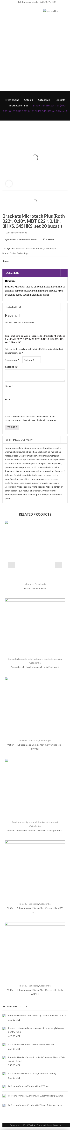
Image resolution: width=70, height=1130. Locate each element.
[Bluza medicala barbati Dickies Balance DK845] (4, 1047)
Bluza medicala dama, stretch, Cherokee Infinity (32, 1073)
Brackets (60, 99)
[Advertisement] (35, 54)
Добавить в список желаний (21, 239)
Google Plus (29, 261)
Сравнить (48, 239)
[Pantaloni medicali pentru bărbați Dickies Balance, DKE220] (4, 1017)
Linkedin (35, 261)
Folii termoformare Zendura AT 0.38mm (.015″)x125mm (35, 1095)
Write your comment (16, 232)
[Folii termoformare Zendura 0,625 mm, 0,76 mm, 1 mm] (4, 1105)
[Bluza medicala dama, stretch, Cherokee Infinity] (4, 1076)
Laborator (29, 584)
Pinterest (23, 261)
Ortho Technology (19, 253)
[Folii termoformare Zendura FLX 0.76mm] (4, 1087)
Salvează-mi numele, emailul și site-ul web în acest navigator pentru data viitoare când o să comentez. (30, 418)
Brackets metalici (18, 105)
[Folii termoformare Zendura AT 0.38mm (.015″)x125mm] (4, 1096)
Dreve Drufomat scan (35, 588)
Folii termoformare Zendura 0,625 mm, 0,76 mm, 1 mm (35, 1105)
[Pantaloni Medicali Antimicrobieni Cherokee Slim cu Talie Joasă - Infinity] (4, 1061)
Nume (9, 386)
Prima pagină (12, 99)
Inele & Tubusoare (28, 740)
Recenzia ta (11, 366)
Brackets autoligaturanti (30, 658)
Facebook (12, 261)
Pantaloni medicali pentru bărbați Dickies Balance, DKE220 (37, 1015)
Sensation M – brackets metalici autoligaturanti (35, 667)
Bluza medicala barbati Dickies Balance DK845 (31, 1044)
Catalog (28, 99)
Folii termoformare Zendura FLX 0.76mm (28, 1086)
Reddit (41, 261)
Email (8, 399)
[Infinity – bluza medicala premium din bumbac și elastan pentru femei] (4, 1032)
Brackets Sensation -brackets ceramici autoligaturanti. (35, 830)
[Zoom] (9, 183)
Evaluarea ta (12, 360)
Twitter (18, 261)
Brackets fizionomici (48, 822)
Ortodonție (44, 99)
